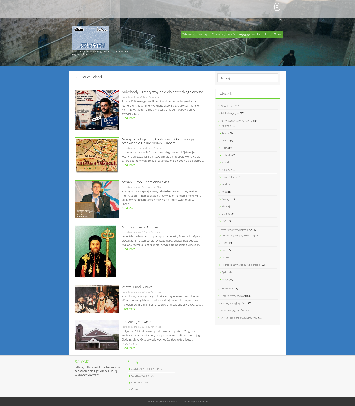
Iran (224, 250)
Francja (226, 140)
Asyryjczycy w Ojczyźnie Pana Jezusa (241, 235)
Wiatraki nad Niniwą (137, 287)
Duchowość (227, 288)
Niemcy (226, 169)
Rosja (225, 191)
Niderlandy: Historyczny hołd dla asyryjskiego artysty (162, 92)
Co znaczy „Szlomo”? (223, 34)
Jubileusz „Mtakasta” (137, 322)
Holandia (227, 155)
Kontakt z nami (81, 9)
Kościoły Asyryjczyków (233, 303)
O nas (277, 34)
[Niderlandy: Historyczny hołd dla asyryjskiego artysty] (97, 110)
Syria (224, 272)
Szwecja (226, 199)
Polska (225, 184)
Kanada (226, 162)
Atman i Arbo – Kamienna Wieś (145, 182)
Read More (128, 118)
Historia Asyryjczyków (233, 295)
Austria (225, 133)
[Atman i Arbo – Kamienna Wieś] (97, 199)
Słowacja (226, 206)
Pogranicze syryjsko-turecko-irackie (241, 264)
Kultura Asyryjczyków (232, 310)
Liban (225, 257)
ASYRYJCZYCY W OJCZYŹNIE (235, 230)
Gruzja (225, 147)
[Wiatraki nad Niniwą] (97, 299)
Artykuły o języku (230, 113)
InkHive (172, 401)
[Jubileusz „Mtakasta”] (97, 335)
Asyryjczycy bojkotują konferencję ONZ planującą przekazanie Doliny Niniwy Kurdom (159, 141)
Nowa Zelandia (230, 177)
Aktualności (227, 106)
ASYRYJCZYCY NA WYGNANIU (236, 120)
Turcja (225, 279)
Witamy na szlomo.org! (195, 34)
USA (224, 221)
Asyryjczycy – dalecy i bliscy (254, 34)
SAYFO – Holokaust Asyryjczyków (239, 317)
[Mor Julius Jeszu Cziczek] (95, 251)
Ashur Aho (154, 96)
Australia (226, 125)
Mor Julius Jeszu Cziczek (140, 227)
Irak (224, 242)
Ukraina (226, 213)
